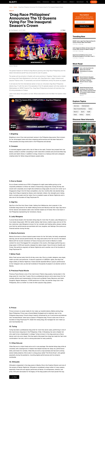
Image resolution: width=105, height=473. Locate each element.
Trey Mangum (14, 30)
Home (10, 7)
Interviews (76, 106)
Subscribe (93, 2)
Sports (82, 111)
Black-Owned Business (80, 109)
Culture (90, 109)
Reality (15, 7)
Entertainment (85, 106)
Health (88, 111)
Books (75, 114)
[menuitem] (59, 2)
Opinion (88, 114)
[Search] (87, 1)
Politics (81, 114)
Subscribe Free (84, 26)
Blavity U (76, 111)
